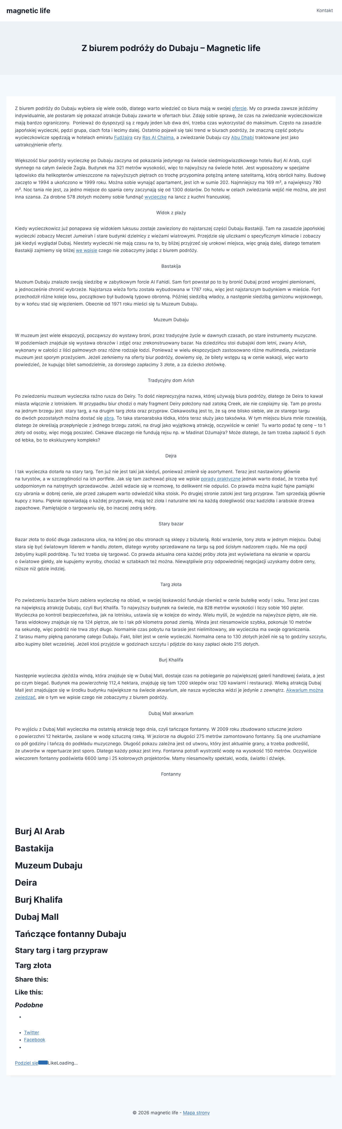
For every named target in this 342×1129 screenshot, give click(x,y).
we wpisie (86, 250)
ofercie (239, 108)
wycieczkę (156, 197)
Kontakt (325, 10)
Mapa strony (196, 1112)
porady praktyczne (221, 478)
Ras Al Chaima (158, 137)
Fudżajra (123, 137)
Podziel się (26, 1063)
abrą (109, 418)
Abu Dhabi (242, 137)
